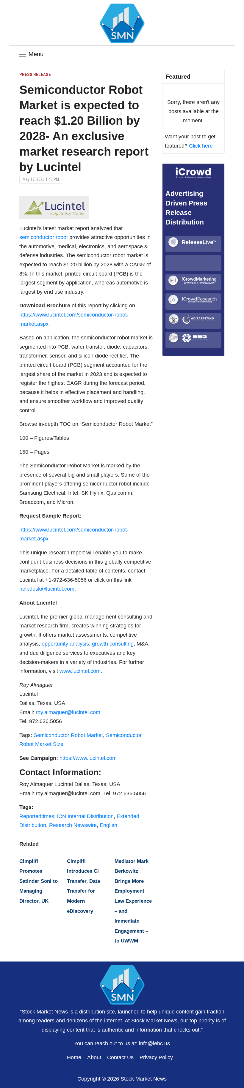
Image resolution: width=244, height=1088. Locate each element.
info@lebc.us (154, 1043)
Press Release (35, 74)
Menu (36, 54)
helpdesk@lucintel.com (46, 589)
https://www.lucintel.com (88, 758)
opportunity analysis (65, 644)
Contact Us (120, 1057)
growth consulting (113, 644)
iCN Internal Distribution (85, 816)
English (108, 825)
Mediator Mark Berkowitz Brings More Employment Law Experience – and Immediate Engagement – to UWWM (133, 901)
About (94, 1057)
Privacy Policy (156, 1057)
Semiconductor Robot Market (68, 735)
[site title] (122, 984)
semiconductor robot (43, 237)
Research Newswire (73, 825)
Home (74, 1057)
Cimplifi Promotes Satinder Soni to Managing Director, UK (38, 881)
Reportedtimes (36, 816)
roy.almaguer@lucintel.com (68, 712)
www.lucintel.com (80, 671)
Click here (201, 146)
